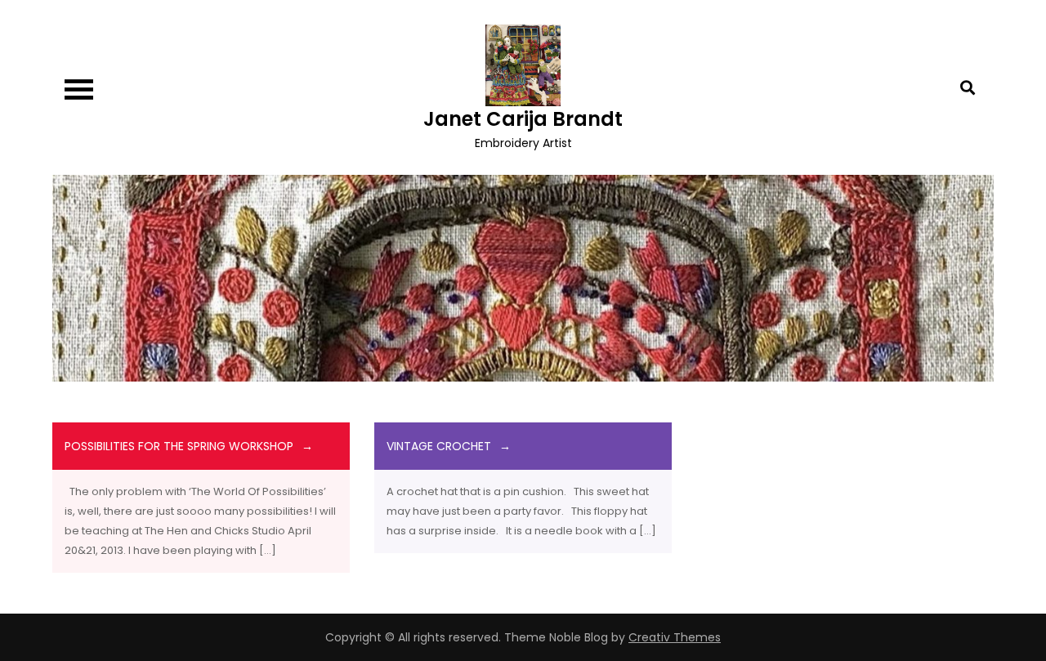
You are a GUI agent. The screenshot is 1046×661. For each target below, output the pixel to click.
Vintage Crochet (439, 446)
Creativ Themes (674, 637)
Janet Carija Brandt (523, 118)
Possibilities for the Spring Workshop (179, 446)
